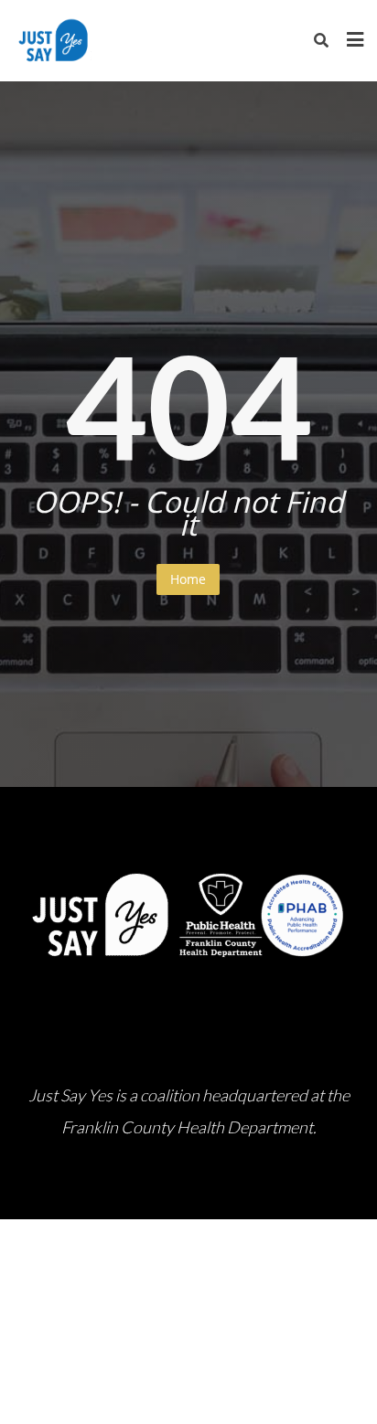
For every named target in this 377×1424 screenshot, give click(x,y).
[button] (27, 1190)
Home (188, 579)
